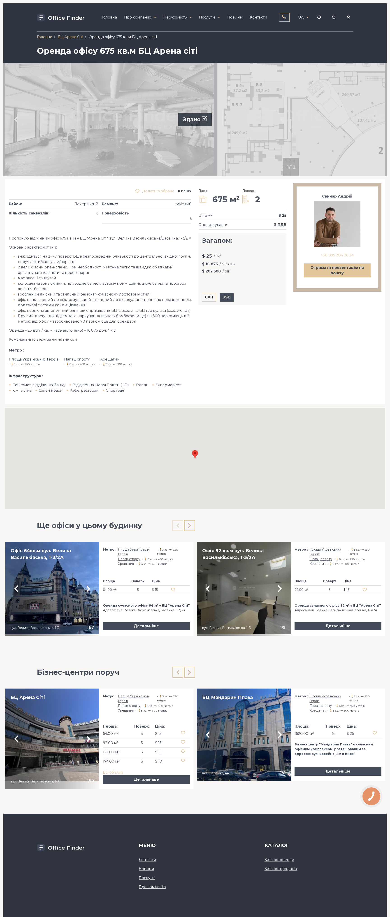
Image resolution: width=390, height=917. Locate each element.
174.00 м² (111, 761)
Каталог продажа (281, 869)
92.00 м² (110, 743)
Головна (109, 17)
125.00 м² (111, 752)
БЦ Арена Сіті (70, 37)
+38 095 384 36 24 (337, 255)
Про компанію (137, 17)
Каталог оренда (279, 860)
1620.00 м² (304, 733)
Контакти (258, 17)
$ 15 (158, 733)
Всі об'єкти (113, 772)
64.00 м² (110, 733)
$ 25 (350, 733)
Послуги (207, 17)
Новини (235, 17)
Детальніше (146, 626)
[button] (195, 454)
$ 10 (158, 761)
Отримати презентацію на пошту (337, 270)
